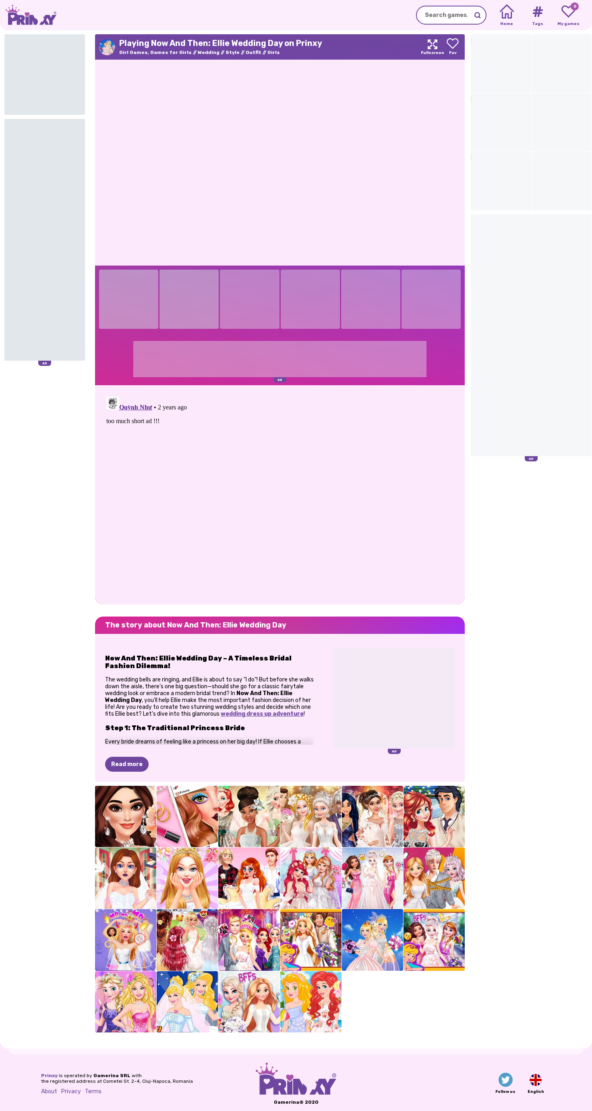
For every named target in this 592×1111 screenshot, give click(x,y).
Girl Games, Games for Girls (155, 52)
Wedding (208, 52)
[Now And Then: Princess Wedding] (187, 1001)
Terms (93, 1091)
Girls (273, 52)
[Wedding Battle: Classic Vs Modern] (311, 816)
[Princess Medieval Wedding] (311, 939)
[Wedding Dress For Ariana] (372, 816)
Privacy (71, 1091)
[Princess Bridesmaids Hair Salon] (187, 939)
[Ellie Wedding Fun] (248, 939)
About (49, 1091)
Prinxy (49, 1075)
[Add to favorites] (453, 47)
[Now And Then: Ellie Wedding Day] (372, 939)
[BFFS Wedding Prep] (248, 1001)
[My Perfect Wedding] (187, 878)
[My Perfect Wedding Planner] (125, 878)
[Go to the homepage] (28, 15)
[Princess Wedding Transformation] (311, 878)
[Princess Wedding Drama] (248, 878)
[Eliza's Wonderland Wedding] (434, 939)
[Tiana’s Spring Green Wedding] (248, 816)
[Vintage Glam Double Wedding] (434, 816)
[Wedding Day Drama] (434, 878)
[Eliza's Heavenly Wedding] (372, 878)
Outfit (253, 52)
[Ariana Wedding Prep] (125, 816)
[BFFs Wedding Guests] (311, 1001)
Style (233, 52)
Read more (127, 764)
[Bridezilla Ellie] (125, 939)
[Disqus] (280, 494)
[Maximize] (432, 47)
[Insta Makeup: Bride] (187, 816)
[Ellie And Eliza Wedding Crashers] (125, 1001)
